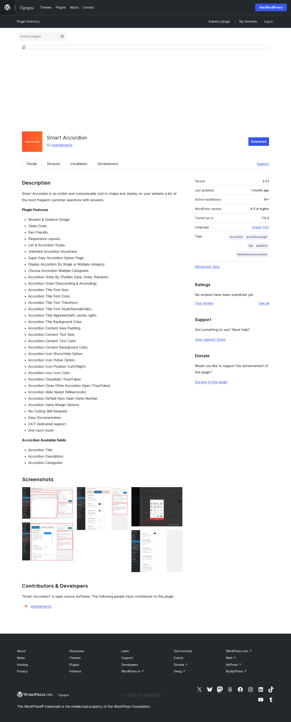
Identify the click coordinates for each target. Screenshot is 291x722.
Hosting (22, 664)
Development (107, 164)
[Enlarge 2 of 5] (67, 528)
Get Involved (183, 651)
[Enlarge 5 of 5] (177, 536)
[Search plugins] (62, 36)
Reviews (53, 164)
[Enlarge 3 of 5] (122, 493)
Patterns (75, 671)
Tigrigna (63, 695)
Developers (129, 664)
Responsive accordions (252, 254)
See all (264, 303)
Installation (78, 164)
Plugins (74, 664)
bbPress (233, 664)
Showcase (76, 651)
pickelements (62, 145)
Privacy (22, 671)
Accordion (236, 236)
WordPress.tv (132, 671)
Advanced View (207, 266)
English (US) (260, 227)
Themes (75, 658)
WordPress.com (239, 651)
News (21, 658)
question (261, 245)
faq (251, 245)
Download (258, 141)
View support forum (210, 339)
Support (263, 164)
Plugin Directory (28, 21)
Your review (204, 303)
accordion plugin (256, 236)
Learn (125, 651)
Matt (231, 658)
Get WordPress (271, 7)
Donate (181, 664)
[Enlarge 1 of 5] (67, 493)
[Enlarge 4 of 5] (177, 493)
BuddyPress (236, 671)
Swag (179, 671)
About (21, 651)
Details (31, 164)
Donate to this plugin (211, 382)
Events (178, 658)
